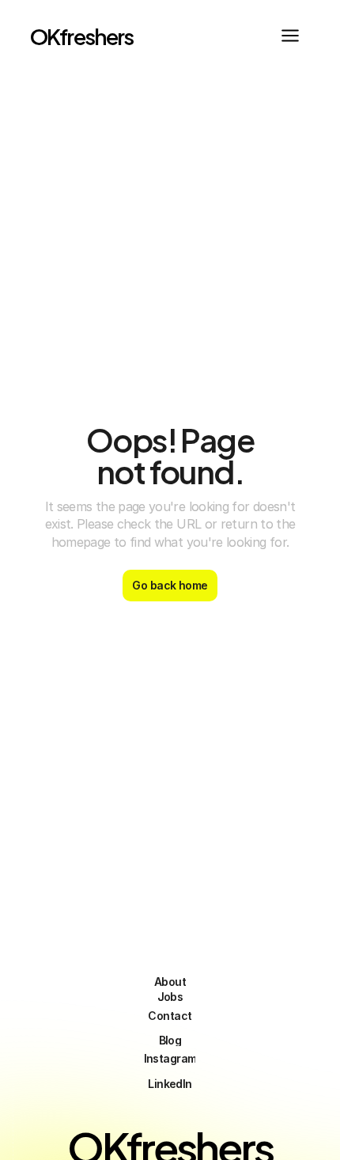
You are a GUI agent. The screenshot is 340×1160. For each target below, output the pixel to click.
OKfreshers (82, 35)
